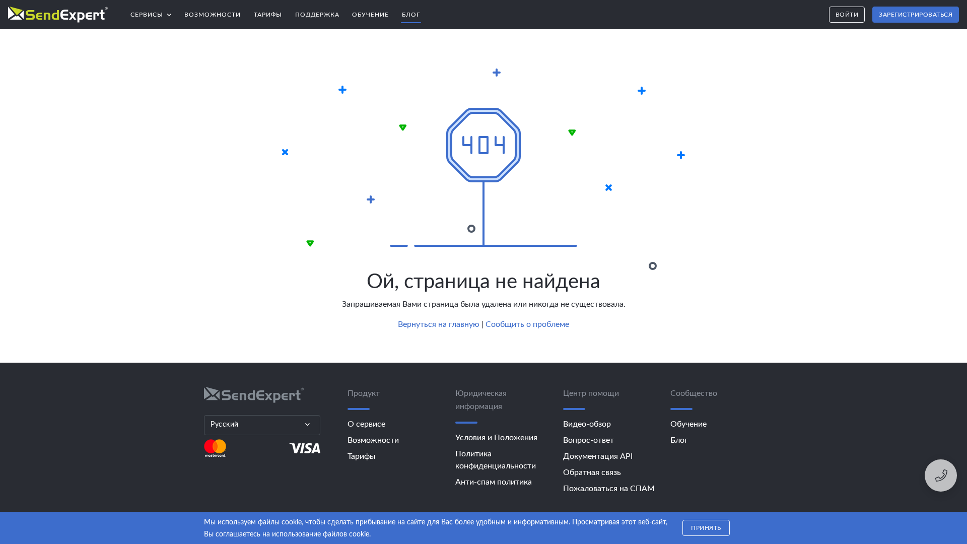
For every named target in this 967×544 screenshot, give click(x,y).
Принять (706, 528)
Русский (225, 424)
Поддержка (317, 15)
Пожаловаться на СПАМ (609, 489)
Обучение (370, 15)
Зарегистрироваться (915, 15)
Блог (411, 15)
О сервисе (366, 424)
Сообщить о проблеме (527, 324)
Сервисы (154, 12)
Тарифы (268, 15)
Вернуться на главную (438, 324)
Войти (847, 15)
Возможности (212, 15)
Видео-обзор (587, 424)
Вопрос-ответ (588, 440)
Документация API (598, 456)
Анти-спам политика (493, 482)
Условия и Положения (496, 438)
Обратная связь (592, 472)
